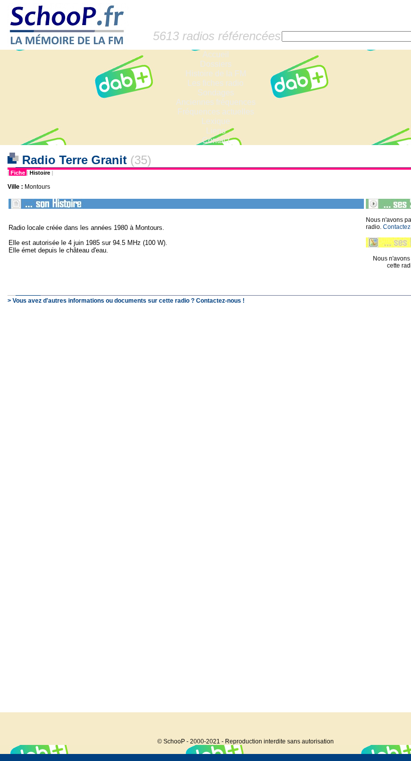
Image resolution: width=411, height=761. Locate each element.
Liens (216, 130)
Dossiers (216, 64)
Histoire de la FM (215, 73)
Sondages (215, 92)
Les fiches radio (215, 83)
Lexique (215, 121)
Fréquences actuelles (215, 111)
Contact (216, 140)
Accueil (215, 54)
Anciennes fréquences (216, 102)
